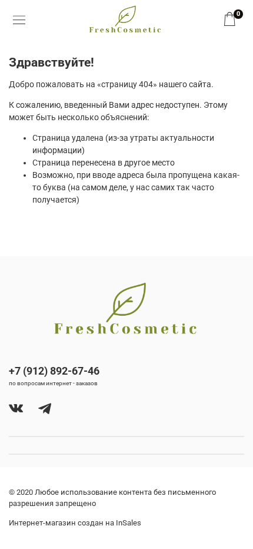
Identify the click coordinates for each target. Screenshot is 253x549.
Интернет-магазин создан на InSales (75, 522)
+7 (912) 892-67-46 (54, 371)
